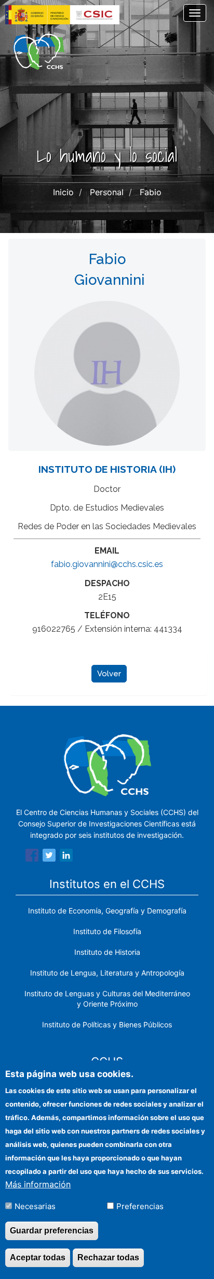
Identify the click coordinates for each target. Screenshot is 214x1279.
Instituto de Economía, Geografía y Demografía (107, 910)
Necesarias (35, 1206)
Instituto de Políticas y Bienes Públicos (107, 1024)
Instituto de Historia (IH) (107, 469)
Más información (38, 1184)
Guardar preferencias (51, 1230)
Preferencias (140, 1206)
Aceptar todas (37, 1257)
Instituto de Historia (107, 952)
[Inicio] (38, 52)
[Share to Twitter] (49, 857)
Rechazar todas (108, 1257)
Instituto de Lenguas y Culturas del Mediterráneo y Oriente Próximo (107, 998)
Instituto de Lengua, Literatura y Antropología (107, 972)
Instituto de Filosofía (107, 931)
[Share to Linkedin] (66, 857)
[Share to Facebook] (31, 857)
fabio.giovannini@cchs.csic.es (107, 564)
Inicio (63, 192)
